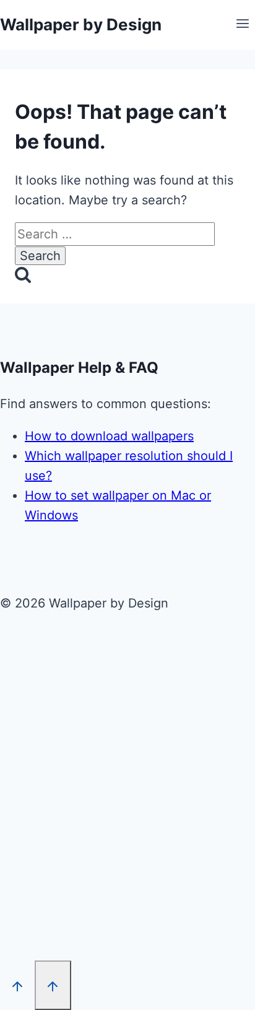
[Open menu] (242, 24)
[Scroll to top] (17, 985)
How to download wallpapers (109, 436)
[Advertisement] (127, 790)
